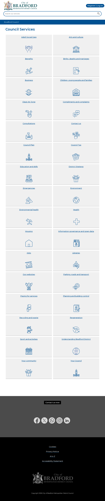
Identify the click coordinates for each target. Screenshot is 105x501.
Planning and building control (76, 296)
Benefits (29, 59)
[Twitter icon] (45, 431)
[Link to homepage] (52, 478)
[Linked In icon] (67, 431)
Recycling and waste (28, 318)
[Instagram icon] (60, 431)
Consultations (29, 123)
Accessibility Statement (52, 461)
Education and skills (29, 167)
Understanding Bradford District (76, 339)
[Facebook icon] (37, 431)
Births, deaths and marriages (76, 59)
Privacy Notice (52, 452)
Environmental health (29, 210)
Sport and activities (29, 339)
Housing (29, 231)
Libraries (76, 253)
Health (76, 210)
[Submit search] (98, 13)
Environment (76, 188)
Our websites (29, 274)
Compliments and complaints (76, 102)
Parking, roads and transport (76, 274)
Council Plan (28, 145)
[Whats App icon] (52, 431)
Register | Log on (95, 6)
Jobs (29, 253)
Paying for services (28, 296)
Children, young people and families (76, 80)
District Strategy (76, 167)
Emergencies (29, 188)
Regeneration (76, 318)
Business (29, 80)
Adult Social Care (29, 37)
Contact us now (52, 403)
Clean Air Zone (28, 102)
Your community (28, 361)
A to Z (52, 456)
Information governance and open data (76, 231)
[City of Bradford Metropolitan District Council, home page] (20, 9)
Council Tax (76, 145)
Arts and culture (76, 37)
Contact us (76, 123)
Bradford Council (11, 22)
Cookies (52, 447)
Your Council (76, 361)
